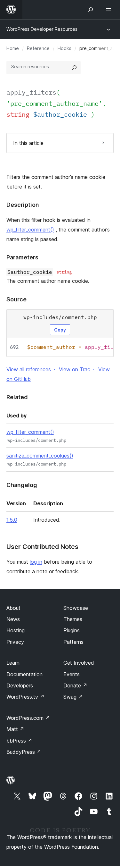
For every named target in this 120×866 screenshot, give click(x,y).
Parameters (22, 257)
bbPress (19, 740)
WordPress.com (28, 718)
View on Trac (74, 369)
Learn (13, 663)
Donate (75, 685)
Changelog (21, 485)
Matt (15, 729)
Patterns (73, 642)
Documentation (24, 674)
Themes (72, 619)
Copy (60, 329)
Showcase (75, 608)
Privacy (15, 642)
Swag (73, 697)
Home (12, 48)
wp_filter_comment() (30, 229)
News (13, 619)
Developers (19, 685)
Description (22, 204)
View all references (28, 369)
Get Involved (78, 663)
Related (17, 397)
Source (16, 299)
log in (36, 562)
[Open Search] (91, 9)
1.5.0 (11, 520)
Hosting (15, 630)
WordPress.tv (25, 697)
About (13, 608)
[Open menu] (110, 9)
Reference (38, 48)
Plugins (71, 630)
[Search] (74, 67)
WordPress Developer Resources (41, 29)
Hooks (64, 48)
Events (71, 674)
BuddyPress (23, 752)
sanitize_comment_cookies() (39, 455)
